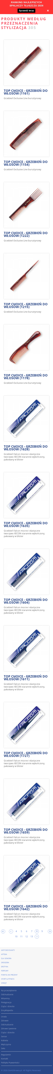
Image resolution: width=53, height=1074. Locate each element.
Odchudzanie (7, 994)
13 (31, 936)
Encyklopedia (7, 1010)
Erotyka (4, 966)
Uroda (4, 1016)
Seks (3, 1048)
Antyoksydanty (8, 950)
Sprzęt (4, 983)
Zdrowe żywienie (8, 1028)
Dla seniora (6, 958)
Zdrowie (4, 1020)
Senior (4, 1036)
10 (16, 936)
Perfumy (4, 971)
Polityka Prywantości (10, 1062)
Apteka (4, 954)
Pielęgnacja (6, 1002)
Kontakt (4, 1058)
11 (21, 936)
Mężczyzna (6, 1044)
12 (26, 936)
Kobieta (4, 1040)
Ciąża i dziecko (7, 1006)
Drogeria (5, 962)
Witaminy (5, 998)
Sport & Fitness (7, 979)
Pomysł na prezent (9, 975)
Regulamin (6, 1054)
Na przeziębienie (9, 990)
